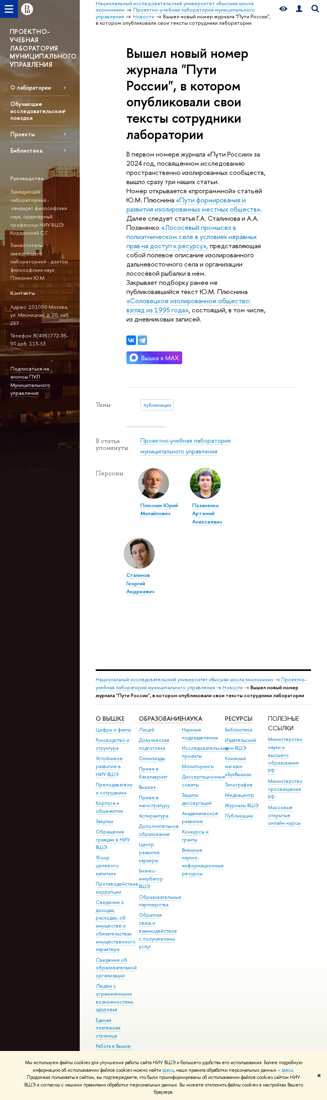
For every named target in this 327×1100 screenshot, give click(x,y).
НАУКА (192, 718)
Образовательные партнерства (160, 901)
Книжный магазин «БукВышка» (238, 766)
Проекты (22, 134)
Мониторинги (198, 766)
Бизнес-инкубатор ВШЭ (151, 878)
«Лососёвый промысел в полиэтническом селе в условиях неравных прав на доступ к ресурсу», (191, 236)
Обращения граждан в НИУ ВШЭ (113, 839)
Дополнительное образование (159, 830)
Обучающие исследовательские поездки (37, 110)
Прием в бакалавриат (153, 772)
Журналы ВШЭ (242, 805)
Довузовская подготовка (154, 744)
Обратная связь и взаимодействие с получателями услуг (158, 931)
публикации (157, 404)
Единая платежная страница (108, 1028)
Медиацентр (239, 795)
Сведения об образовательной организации (116, 968)
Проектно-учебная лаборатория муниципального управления (201, 683)
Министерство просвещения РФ (285, 789)
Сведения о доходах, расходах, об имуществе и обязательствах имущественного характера (116, 926)
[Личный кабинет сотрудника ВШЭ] (299, 9)
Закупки (104, 821)
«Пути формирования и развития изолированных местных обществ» (193, 204)
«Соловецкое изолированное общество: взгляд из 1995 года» (188, 305)
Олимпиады (152, 758)
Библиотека (26, 150)
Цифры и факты (113, 729)
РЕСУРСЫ (238, 718)
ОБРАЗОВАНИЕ (160, 718)
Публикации (239, 815)
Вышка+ (147, 787)
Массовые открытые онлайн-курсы (284, 815)
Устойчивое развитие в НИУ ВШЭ (109, 766)
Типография (238, 784)
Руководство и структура (112, 744)
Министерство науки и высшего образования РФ (285, 755)
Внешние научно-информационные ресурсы (203, 862)
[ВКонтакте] (131, 340)
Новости (233, 687)
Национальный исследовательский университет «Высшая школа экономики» (185, 679)
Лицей (146, 729)
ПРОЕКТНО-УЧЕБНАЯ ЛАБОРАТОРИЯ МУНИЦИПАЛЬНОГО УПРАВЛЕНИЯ (43, 48)
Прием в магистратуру (154, 801)
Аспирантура (153, 815)
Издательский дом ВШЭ (240, 744)
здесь (168, 1070)
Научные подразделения (200, 733)
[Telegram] (142, 340)
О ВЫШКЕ (110, 718)
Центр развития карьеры (149, 852)
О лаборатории (30, 87)
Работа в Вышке (113, 1046)
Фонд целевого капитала (107, 865)
